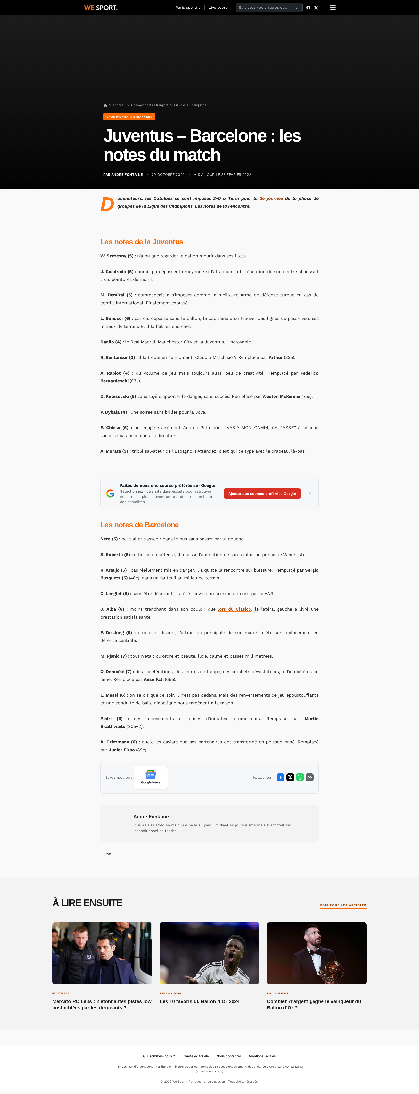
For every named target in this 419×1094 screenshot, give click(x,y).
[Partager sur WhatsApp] (300, 777)
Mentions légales (262, 1056)
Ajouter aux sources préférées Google (262, 493)
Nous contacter (229, 1056)
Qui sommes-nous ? (159, 1056)
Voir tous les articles (343, 905)
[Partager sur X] (290, 777)
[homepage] (101, 7)
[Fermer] (310, 493)
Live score (218, 7)
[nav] (105, 105)
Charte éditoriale (196, 1056)
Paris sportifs (188, 7)
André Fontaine (151, 816)
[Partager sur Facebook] (280, 777)
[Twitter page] (316, 7)
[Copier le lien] (310, 777)
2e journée (271, 198)
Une (107, 854)
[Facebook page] (308, 7)
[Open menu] (333, 7)
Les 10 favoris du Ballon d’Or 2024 (200, 1001)
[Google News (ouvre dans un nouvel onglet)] (151, 777)
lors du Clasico (234, 609)
